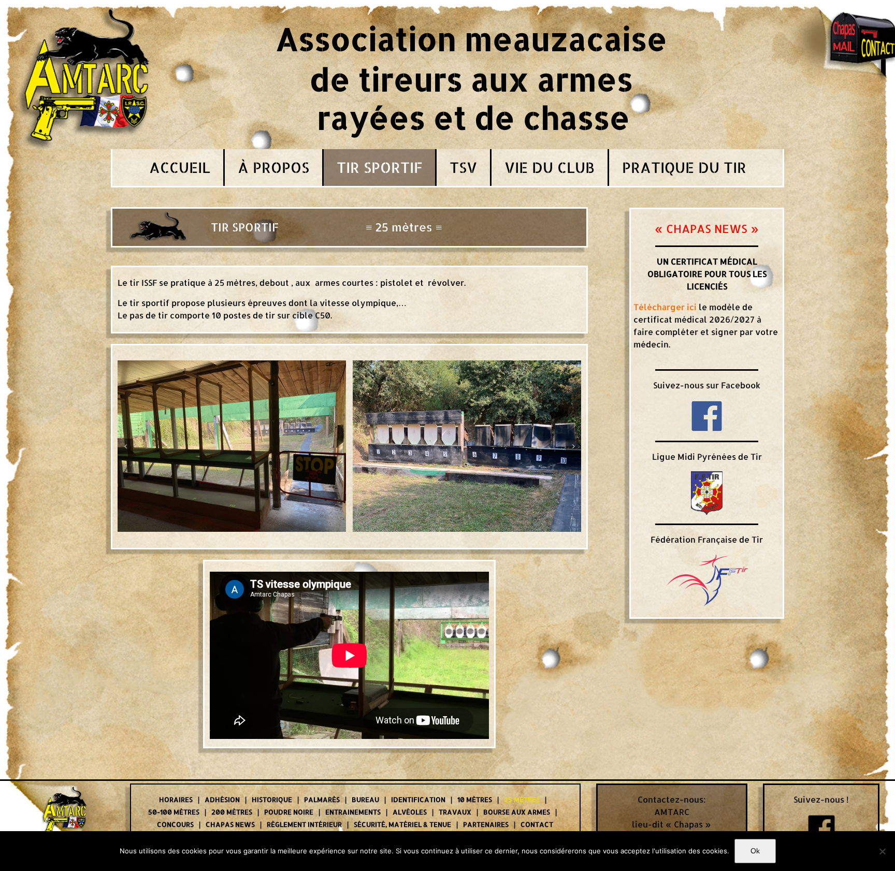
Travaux (455, 812)
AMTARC (671, 811)
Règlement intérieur (304, 824)
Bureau (365, 799)
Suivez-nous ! (821, 799)
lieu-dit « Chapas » (671, 824)
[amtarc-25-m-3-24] (467, 445)
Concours (175, 824)
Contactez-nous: (672, 799)
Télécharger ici (665, 306)
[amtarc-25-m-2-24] (232, 445)
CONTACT (537, 824)
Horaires (176, 799)
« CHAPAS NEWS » (707, 228)
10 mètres (474, 799)
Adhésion (222, 799)
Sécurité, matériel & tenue (402, 824)
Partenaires (486, 824)
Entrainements (353, 812)
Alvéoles (410, 812)
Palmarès (322, 799)
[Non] (882, 851)
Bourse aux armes (516, 812)
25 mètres (522, 799)
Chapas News (230, 824)
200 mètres (231, 812)
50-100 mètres (173, 812)
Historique (272, 799)
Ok (755, 851)
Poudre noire (288, 812)
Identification (418, 799)
